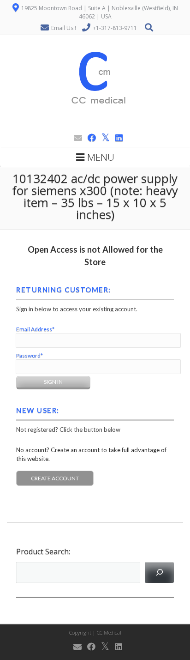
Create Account (55, 478)
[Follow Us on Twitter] (103, 137)
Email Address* (35, 329)
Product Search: (43, 551)
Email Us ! (63, 28)
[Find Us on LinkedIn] (116, 137)
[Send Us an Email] (75, 137)
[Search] (159, 572)
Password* (29, 355)
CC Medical (109, 632)
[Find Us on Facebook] (89, 137)
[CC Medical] (95, 125)
